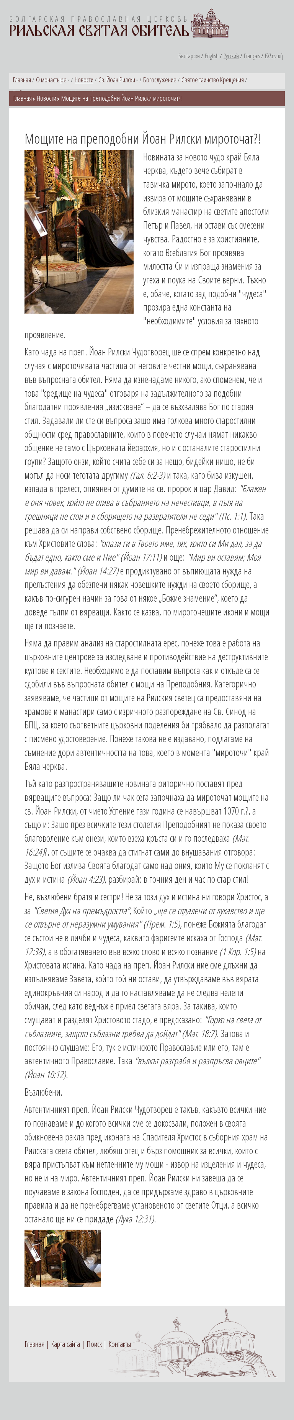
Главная (22, 79)
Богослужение (159, 79)
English (212, 56)
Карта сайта (65, 1344)
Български (189, 56)
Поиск (94, 1344)
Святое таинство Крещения (212, 79)
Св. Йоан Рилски (116, 79)
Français (252, 56)
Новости (84, 79)
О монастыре (51, 79)
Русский (231, 56)
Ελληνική (274, 56)
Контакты (119, 1344)
